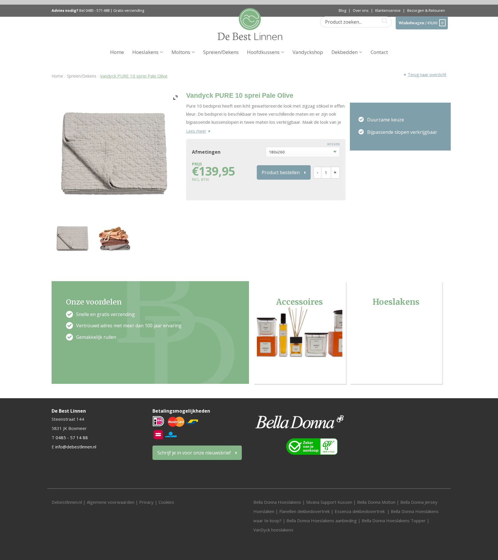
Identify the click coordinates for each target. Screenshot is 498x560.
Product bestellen (281, 172)
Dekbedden (344, 52)
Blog (342, 10)
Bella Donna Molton (376, 502)
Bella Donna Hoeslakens (277, 502)
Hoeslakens (145, 52)
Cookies (166, 502)
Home (117, 52)
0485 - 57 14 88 (72, 437)
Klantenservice (388, 10)
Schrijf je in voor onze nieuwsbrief (194, 453)
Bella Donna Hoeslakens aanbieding (321, 520)
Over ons (361, 10)
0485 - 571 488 (98, 10)
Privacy (146, 502)
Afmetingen (206, 152)
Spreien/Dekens (221, 52)
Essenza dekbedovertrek (360, 511)
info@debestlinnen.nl (75, 447)
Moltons (180, 52)
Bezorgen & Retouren (426, 10)
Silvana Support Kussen (329, 502)
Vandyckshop (308, 52)
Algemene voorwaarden (111, 502)
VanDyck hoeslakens (273, 530)
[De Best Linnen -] (250, 23)
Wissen (333, 144)
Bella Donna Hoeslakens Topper (394, 520)
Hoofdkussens (263, 52)
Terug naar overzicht (427, 74)
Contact (379, 52)
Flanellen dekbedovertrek (304, 511)
